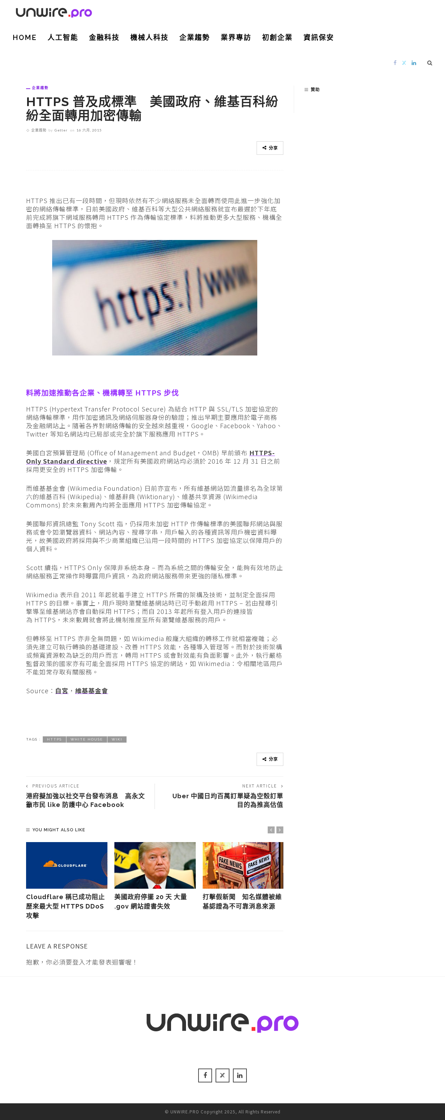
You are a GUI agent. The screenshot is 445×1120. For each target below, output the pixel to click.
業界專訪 (236, 37)
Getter (61, 130)
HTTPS (54, 739)
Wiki (117, 739)
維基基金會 (91, 690)
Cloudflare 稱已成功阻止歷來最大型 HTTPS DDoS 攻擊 (65, 906)
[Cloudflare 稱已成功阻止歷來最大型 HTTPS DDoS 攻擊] (66, 865)
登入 (79, 961)
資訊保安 (319, 37)
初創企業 (277, 37)
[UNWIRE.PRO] (54, 11)
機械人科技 (149, 37)
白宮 (61, 690)
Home (25, 37)
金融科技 (104, 37)
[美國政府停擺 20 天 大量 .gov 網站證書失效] (155, 865)
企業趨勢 (194, 37)
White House (87, 739)
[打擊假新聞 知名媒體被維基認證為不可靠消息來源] (243, 865)
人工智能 (63, 37)
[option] (66, 881)
